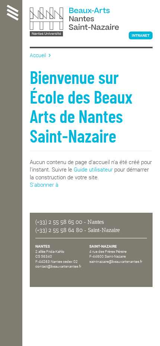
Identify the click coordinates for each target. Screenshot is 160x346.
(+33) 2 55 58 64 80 (59, 230)
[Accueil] (91, 22)
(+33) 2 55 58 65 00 (58, 222)
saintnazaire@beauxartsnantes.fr (115, 262)
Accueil (38, 55)
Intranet (141, 35)
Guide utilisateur (93, 169)
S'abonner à (44, 185)
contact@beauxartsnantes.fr (58, 266)
